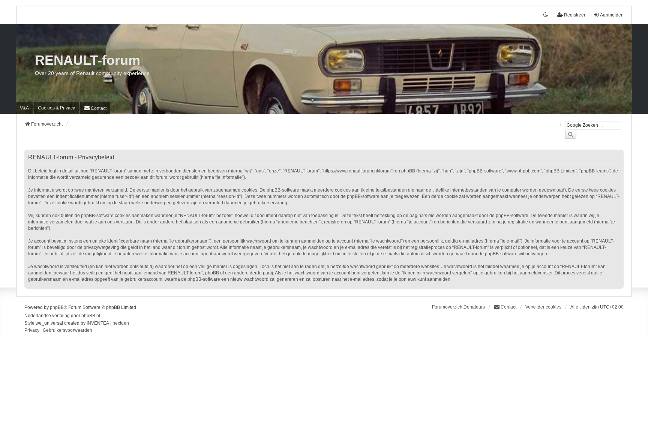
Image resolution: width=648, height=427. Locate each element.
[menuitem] (56, 108)
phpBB (57, 307)
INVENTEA (98, 323)
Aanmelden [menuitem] (612, 15)
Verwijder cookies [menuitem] (543, 307)
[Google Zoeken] (570, 134)
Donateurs (474, 307)
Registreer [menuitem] (574, 15)
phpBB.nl (90, 315)
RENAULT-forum (87, 60)
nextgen (120, 323)
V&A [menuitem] (24, 108)
